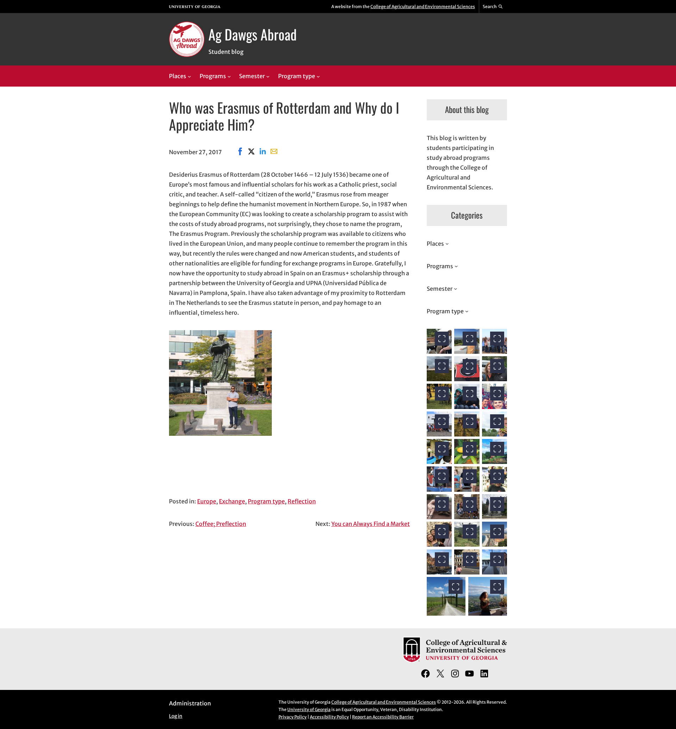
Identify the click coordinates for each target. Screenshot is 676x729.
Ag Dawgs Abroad (252, 34)
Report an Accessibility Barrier (383, 716)
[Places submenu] (189, 76)
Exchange (232, 501)
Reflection (302, 501)
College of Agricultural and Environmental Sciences (422, 6)
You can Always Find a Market (370, 523)
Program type (266, 501)
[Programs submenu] (229, 76)
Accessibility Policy (329, 716)
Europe (206, 501)
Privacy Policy (292, 716)
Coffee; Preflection (220, 523)
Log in (175, 716)
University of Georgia (309, 709)
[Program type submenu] (318, 76)
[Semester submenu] (268, 76)
